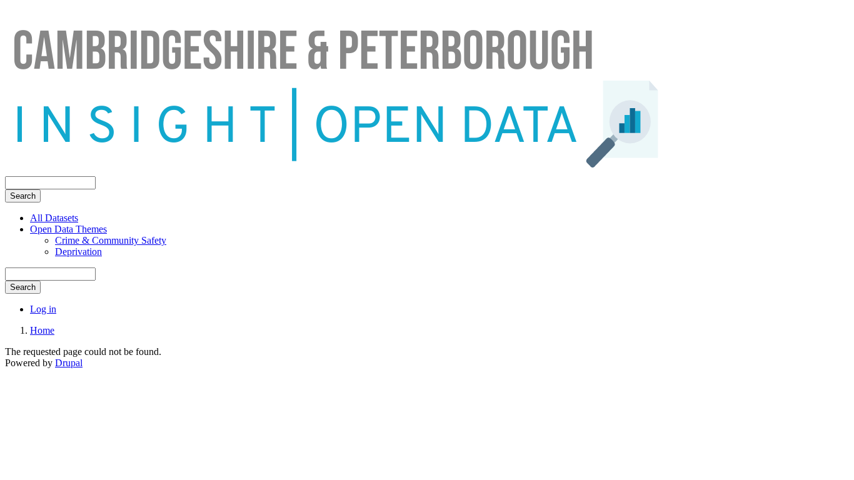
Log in (43, 309)
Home (42, 330)
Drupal (69, 363)
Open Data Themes (68, 229)
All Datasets (54, 217)
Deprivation (78, 251)
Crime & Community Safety (110, 240)
